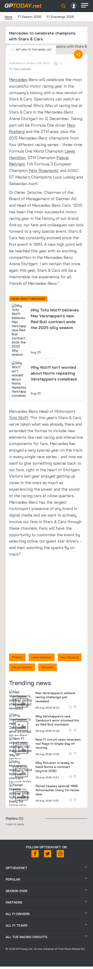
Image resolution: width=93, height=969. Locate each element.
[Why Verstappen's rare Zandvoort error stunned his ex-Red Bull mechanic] (20, 727)
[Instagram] (60, 853)
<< (30, 49)
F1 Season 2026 (29, 17)
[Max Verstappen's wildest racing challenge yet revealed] (20, 700)
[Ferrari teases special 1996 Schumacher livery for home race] (20, 795)
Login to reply (15, 824)
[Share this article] (78, 54)
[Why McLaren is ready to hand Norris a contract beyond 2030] (20, 772)
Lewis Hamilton (42, 657)
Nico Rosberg (70, 657)
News (8, 17)
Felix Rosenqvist (44, 170)
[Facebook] (35, 853)
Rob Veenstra (22, 68)
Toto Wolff (18, 417)
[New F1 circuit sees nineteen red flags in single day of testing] (20, 748)
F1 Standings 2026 (60, 17)
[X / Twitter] (47, 853)
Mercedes (18, 79)
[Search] (63, 6)
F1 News (17, 657)
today (23, 5)
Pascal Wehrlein (22, 667)
